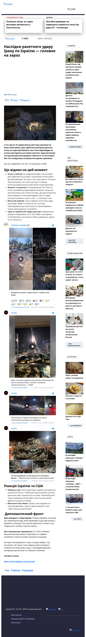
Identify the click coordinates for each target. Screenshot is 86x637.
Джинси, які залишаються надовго (71, 231)
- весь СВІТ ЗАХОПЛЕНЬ (72, 241)
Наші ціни (16, 622)
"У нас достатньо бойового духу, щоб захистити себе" (74, 510)
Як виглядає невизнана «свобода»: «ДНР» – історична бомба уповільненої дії (74, 483)
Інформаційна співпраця (23, 619)
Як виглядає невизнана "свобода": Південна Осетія (74, 458)
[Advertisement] (30, 74)
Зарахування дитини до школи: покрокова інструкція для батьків (74, 331)
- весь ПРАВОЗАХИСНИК (74, 345)
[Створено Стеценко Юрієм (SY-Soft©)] (75, 630)
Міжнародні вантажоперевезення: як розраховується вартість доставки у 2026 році (74, 303)
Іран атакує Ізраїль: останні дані (19, 561)
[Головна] (8, 4)
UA (73, 9)
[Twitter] (14, 100)
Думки (49, 17)
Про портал (16, 615)
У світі (25, 38)
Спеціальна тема (15, 17)
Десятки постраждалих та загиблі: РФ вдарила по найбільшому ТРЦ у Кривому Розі (74, 101)
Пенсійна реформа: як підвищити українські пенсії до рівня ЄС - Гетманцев (62, 24)
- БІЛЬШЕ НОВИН (75, 147)
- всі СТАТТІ (77, 519)
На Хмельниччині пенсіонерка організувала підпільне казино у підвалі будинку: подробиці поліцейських (73, 132)
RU (69, 9)
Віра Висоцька (10, 94)
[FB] (7, 100)
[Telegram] (25, 100)
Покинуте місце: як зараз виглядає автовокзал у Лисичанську (19, 24)
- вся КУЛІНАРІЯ (75, 426)
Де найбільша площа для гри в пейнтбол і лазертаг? (74, 182)
